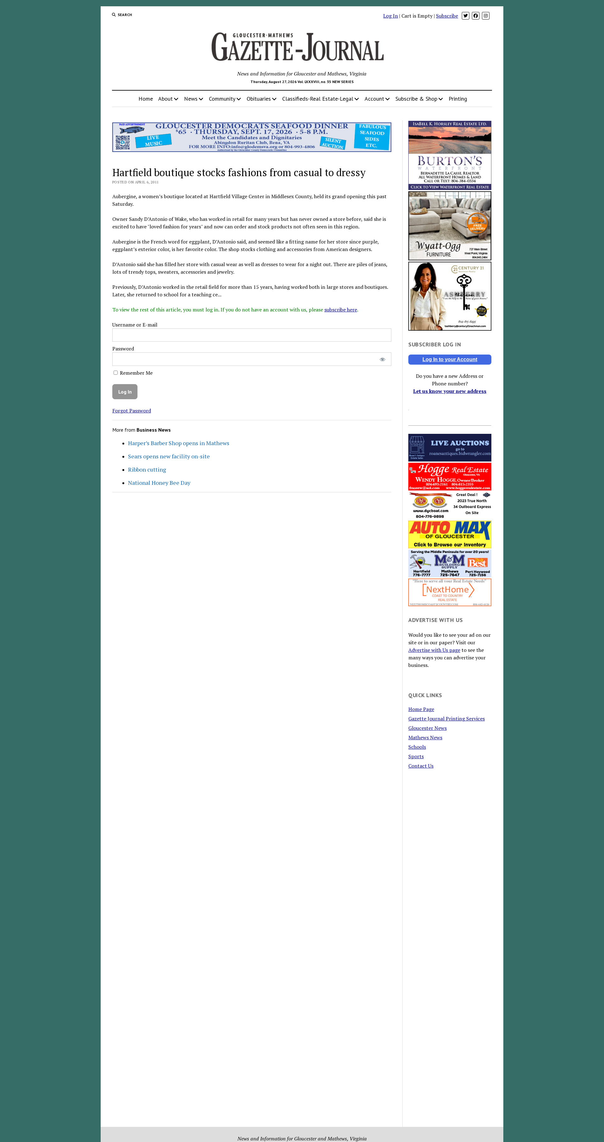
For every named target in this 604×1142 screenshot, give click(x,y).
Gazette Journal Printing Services (446, 718)
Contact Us (420, 765)
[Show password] (382, 359)
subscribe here (340, 309)
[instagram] (485, 16)
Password (123, 348)
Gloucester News (427, 728)
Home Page (421, 709)
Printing (458, 98)
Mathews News (425, 737)
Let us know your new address (449, 391)
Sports (416, 756)
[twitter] (465, 16)
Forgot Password (131, 410)
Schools (417, 746)
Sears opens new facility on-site (169, 456)
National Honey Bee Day (159, 482)
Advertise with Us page (434, 650)
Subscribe (447, 15)
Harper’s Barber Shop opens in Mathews (178, 443)
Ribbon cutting (147, 469)
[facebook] (475, 16)
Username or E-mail (134, 324)
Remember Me (136, 372)
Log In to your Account (449, 359)
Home (145, 98)
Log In (390, 15)
